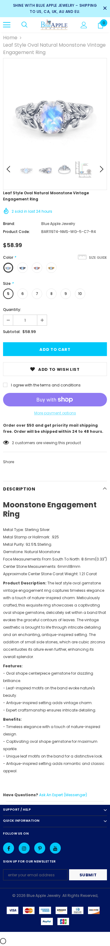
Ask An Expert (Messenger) (63, 794)
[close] (105, 9)
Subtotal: (11, 331)
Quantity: (12, 309)
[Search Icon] (24, 25)
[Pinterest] (39, 848)
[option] (55, 110)
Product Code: (16, 231)
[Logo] (54, 24)
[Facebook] (8, 848)
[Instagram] (24, 848)
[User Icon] (84, 25)
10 (80, 293)
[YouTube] (55, 848)
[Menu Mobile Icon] (6, 25)
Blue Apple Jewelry (58, 223)
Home (10, 37)
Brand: (9, 223)
